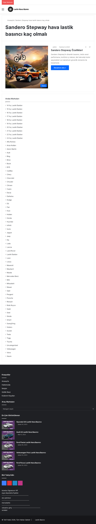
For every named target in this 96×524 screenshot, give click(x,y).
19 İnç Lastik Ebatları (14, 124)
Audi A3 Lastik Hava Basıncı (27, 432)
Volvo (9, 353)
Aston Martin (11, 149)
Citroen (9, 185)
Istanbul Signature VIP (10, 490)
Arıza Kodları (11, 145)
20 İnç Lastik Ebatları (15, 127)
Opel (8, 291)
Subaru (9, 327)
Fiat (8, 207)
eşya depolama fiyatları (10, 493)
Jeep (8, 236)
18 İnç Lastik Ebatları (14, 120)
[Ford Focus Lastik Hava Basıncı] (8, 466)
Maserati (10, 265)
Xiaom (9, 356)
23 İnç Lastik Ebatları (15, 138)
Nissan (9, 287)
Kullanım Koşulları (8, 396)
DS (8, 203)
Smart (9, 320)
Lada (9, 243)
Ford (8, 211)
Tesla (9, 334)
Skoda (9, 316)
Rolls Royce (11, 305)
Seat (8, 313)
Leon (9, 258)
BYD (8, 167)
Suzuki (9, 331)
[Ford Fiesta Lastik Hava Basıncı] (8, 445)
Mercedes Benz (12, 276)
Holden (9, 214)
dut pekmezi (6, 498)
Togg (9, 338)
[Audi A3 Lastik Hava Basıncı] (8, 435)
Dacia (9, 193)
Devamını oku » (60, 68)
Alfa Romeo (11, 142)
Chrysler (10, 182)
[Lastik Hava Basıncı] (19, 9)
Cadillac (10, 171)
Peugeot (10, 294)
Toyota (9, 342)
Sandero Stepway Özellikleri (67, 50)
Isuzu (9, 229)
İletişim (4, 388)
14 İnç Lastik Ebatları (14, 105)
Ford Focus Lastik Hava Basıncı (28, 463)
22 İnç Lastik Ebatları (14, 134)
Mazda (9, 273)
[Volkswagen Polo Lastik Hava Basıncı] (8, 455)
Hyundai (10, 222)
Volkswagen (11, 349)
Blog (8, 156)
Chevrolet (10, 178)
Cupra (9, 189)
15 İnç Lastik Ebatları (14, 109)
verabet (4, 510)
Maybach (10, 269)
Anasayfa (10, 20)
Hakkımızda (6, 385)
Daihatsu (10, 196)
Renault (10, 302)
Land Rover (11, 251)
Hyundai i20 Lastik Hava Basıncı (29, 422)
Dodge (9, 200)
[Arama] (93, 10)
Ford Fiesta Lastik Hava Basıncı (28, 442)
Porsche (10, 298)
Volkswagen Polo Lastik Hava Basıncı (31, 453)
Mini (8, 280)
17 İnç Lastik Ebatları (14, 116)
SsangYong (11, 323)
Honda (9, 218)
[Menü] (3, 10)
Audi (8, 153)
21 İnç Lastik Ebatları (14, 131)
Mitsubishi (10, 283)
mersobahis (6, 503)
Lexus (9, 262)
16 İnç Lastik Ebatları (14, 113)
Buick (9, 164)
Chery (9, 174)
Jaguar (9, 233)
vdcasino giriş (7, 508)
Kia (8, 240)
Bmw (9, 160)
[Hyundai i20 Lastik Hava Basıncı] (8, 425)
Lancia (9, 247)
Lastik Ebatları (12, 254)
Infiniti (9, 225)
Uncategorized (12, 345)
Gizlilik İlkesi (6, 392)
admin (55, 47)
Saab (9, 309)
